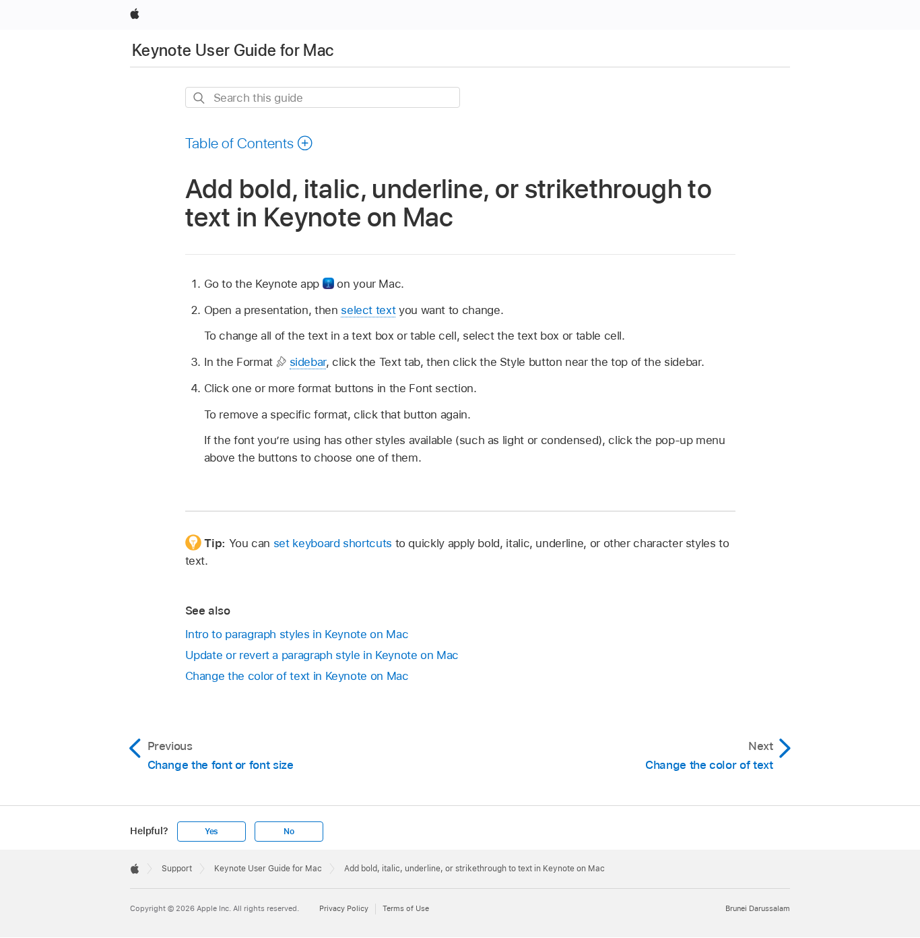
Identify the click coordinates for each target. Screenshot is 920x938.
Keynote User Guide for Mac (232, 50)
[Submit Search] (200, 98)
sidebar (308, 362)
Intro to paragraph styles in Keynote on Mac (297, 634)
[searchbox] (322, 97)
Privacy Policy (343, 908)
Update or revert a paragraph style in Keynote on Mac (322, 655)
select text (368, 310)
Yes (211, 831)
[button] (249, 143)
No (289, 831)
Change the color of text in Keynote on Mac (297, 676)
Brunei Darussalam (757, 908)
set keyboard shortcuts (332, 543)
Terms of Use (406, 908)
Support (177, 868)
